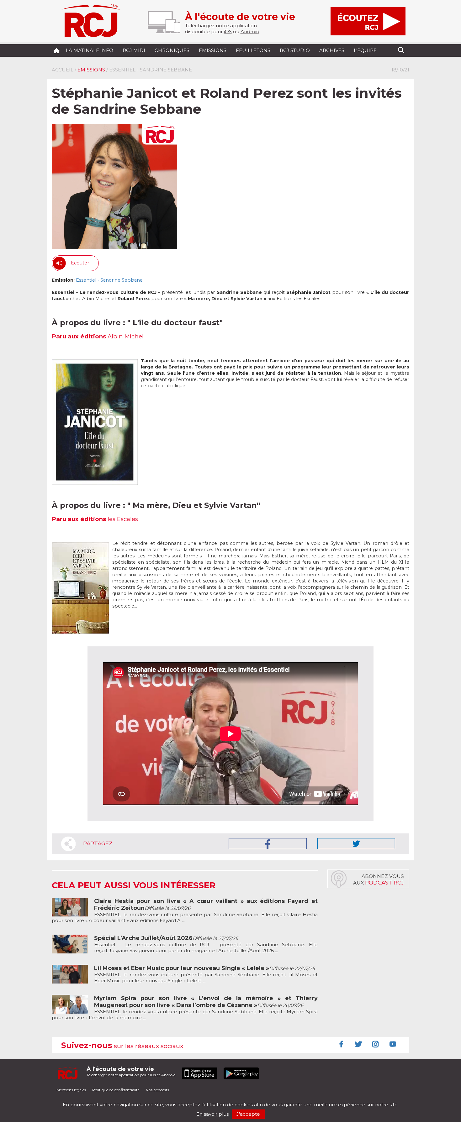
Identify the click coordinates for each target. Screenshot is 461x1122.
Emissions (212, 50)
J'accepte (248, 1114)
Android (250, 31)
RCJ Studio (295, 50)
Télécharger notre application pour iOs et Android (131, 1071)
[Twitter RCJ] (357, 1044)
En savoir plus (212, 1114)
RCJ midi (134, 50)
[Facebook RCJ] (340, 1044)
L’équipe (365, 50)
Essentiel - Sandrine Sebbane (109, 280)
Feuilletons (253, 50)
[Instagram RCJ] (375, 1044)
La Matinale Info (89, 50)
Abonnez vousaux (378, 879)
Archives (331, 50)
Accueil (62, 70)
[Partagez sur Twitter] (356, 844)
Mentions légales (71, 1090)
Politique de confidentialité (116, 1090)
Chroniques (172, 50)
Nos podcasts (157, 1090)
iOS (228, 31)
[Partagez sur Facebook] (268, 844)
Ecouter (80, 263)
